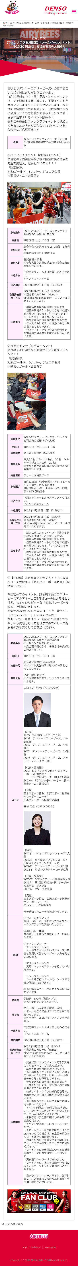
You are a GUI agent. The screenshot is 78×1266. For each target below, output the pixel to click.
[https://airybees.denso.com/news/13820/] (39, 1201)
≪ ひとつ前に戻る (12, 1224)
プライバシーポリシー (31, 1247)
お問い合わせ (50, 1247)
